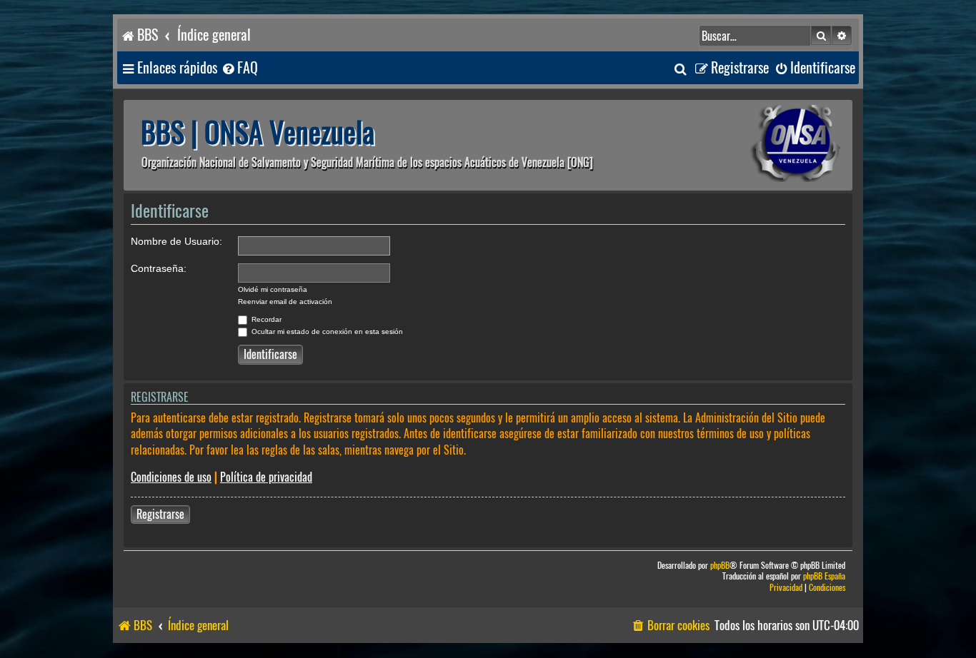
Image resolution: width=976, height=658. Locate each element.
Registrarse (160, 514)
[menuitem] (239, 68)
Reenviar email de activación (285, 301)
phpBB (719, 565)
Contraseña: (158, 268)
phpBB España (824, 576)
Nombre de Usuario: (176, 241)
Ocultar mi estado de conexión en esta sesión (326, 331)
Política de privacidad (266, 477)
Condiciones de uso (171, 477)
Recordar (265, 319)
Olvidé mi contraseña (272, 289)
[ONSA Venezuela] (763, 145)
